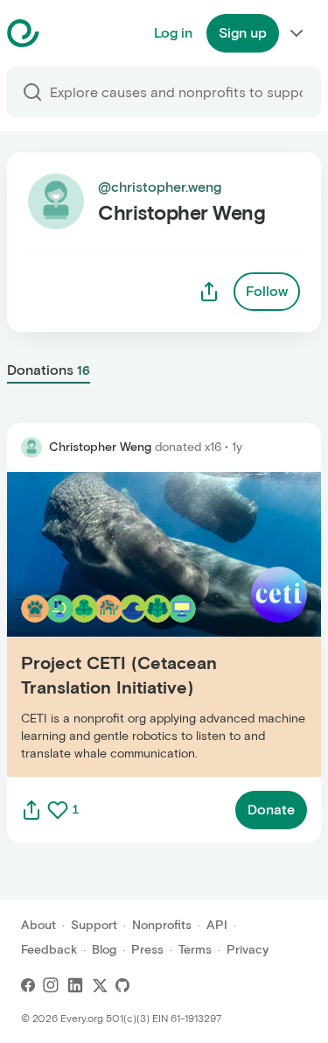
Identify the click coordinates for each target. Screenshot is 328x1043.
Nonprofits (162, 925)
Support (94, 925)
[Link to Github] (122, 985)
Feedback (49, 949)
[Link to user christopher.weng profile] (31, 447)
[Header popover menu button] (296, 33)
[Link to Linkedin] (75, 985)
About (38, 925)
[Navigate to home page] (67, 33)
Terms (195, 949)
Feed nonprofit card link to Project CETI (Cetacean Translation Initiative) (136, 624)
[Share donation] (31, 810)
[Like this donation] (58, 810)
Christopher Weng (100, 447)
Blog (104, 949)
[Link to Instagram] (50, 985)
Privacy (248, 949)
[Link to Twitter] (99, 985)
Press (147, 949)
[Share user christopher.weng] (209, 291)
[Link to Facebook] (28, 985)
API (216, 925)
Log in (173, 33)
